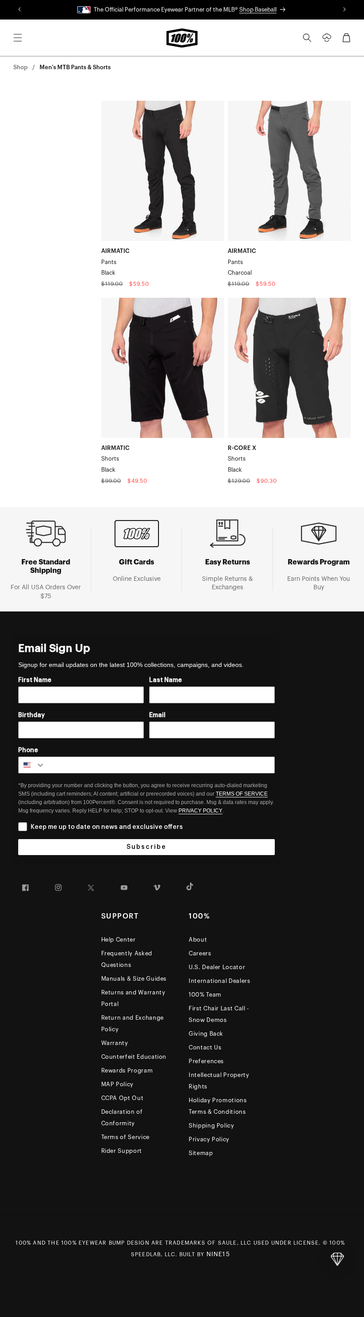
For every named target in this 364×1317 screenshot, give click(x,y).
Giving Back (206, 1034)
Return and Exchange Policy (132, 1023)
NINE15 (218, 1254)
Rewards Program (127, 1070)
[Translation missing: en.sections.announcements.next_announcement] (344, 10)
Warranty (114, 1043)
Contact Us (205, 1047)
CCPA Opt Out (122, 1098)
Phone (28, 750)
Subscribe (146, 847)
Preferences (206, 1061)
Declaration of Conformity (122, 1117)
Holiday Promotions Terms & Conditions (218, 1106)
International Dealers (219, 981)
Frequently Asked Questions (126, 959)
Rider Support (121, 1151)
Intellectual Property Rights (219, 1080)
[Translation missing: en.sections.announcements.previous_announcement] (19, 10)
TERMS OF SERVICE (242, 794)
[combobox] (32, 765)
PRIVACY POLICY (200, 811)
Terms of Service (125, 1137)
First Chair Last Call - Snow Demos (219, 1014)
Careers (200, 953)
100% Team (205, 995)
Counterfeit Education (134, 1057)
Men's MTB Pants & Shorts (75, 67)
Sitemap (201, 1153)
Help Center (118, 939)
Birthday (31, 715)
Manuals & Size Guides (134, 979)
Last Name (165, 680)
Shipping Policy (211, 1125)
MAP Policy (117, 1084)
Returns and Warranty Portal (133, 998)
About (198, 939)
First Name (34, 680)
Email (157, 715)
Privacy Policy (209, 1139)
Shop (20, 67)
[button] (18, 37)
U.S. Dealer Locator (217, 967)
